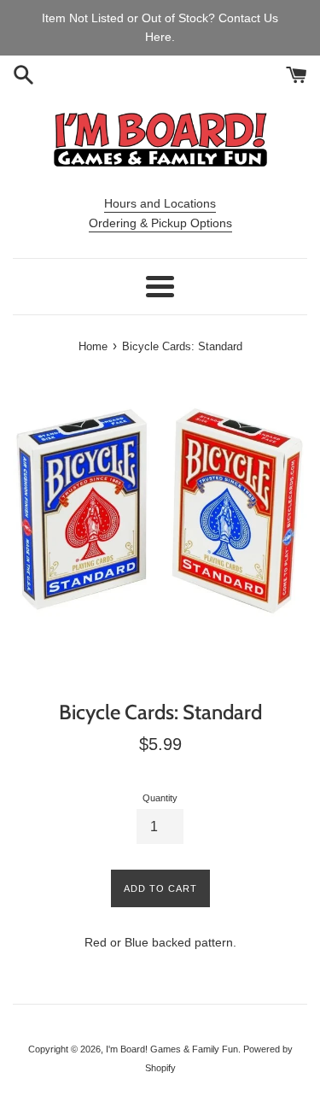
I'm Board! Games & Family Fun (172, 1049)
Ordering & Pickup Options (160, 223)
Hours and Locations (160, 203)
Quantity (160, 798)
